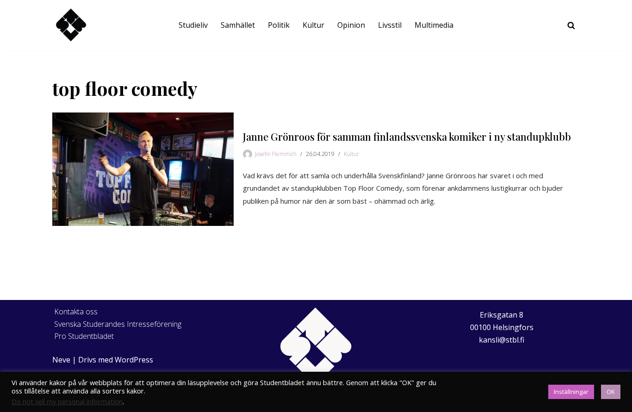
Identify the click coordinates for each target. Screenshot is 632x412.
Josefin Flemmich (276, 154)
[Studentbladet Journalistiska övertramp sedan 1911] (70, 25)
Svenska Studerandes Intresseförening (117, 324)
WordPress (134, 360)
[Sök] (571, 25)
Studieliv (193, 25)
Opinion (351, 25)
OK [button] (611, 391)
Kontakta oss (76, 311)
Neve (61, 360)
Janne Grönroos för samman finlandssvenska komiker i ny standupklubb (407, 137)
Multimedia (434, 25)
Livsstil (390, 25)
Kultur (313, 25)
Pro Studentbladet (84, 336)
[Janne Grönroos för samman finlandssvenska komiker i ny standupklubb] (143, 169)
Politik (279, 25)
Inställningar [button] (571, 391)
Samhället (238, 25)
